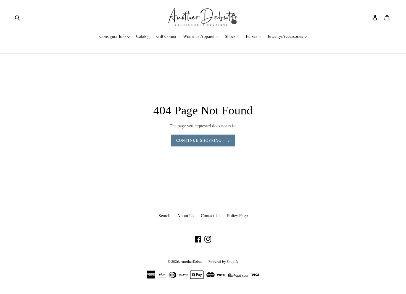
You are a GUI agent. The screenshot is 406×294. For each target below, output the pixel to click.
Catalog (143, 36)
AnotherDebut (191, 261)
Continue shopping (199, 140)
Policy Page (237, 215)
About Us (185, 215)
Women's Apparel (199, 36)
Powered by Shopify (224, 261)
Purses (252, 36)
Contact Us (210, 215)
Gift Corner (166, 36)
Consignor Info (113, 36)
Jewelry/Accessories (286, 36)
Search (164, 215)
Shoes (230, 36)
